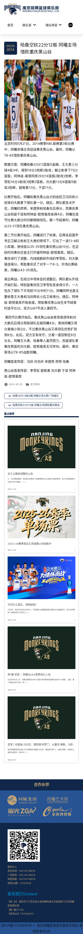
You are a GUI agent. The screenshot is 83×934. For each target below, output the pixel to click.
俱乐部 (26, 25)
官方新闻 (35, 384)
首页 (10, 25)
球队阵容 (51, 25)
